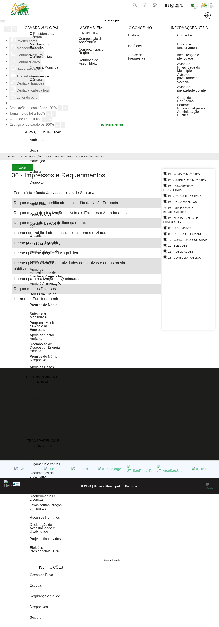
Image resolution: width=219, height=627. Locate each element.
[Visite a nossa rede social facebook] (167, 5)
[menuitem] (112, 20)
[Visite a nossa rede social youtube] (177, 5)
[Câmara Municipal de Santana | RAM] (20, 16)
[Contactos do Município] (182, 5)
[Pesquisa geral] (135, 5)
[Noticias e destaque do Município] (155, 5)
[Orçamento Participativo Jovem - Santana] (208, 5)
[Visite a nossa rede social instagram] (172, 5)
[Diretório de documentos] (145, 5)
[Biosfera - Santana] (195, 5)
